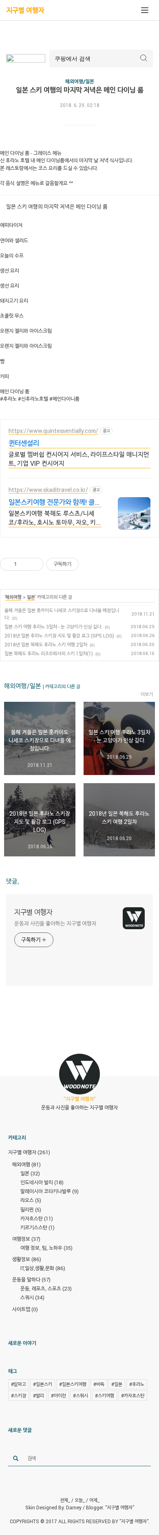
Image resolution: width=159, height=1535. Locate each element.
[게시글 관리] (34, 564)
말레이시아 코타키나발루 (49, 1191)
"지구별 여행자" (119, 1507)
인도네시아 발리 (42, 1182)
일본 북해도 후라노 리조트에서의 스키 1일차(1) (48, 653)
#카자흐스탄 (132, 1395)
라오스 (30, 1200)
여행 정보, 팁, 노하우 (46, 1247)
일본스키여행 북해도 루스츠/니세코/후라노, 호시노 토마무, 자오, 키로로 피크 (55, 518)
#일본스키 (42, 1384)
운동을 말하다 (31, 1279)
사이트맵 (25, 1309)
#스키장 (18, 1395)
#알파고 (18, 1384)
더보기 (147, 694)
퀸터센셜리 (24, 443)
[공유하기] (24, 564)
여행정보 (26, 1238)
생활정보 (26, 1259)
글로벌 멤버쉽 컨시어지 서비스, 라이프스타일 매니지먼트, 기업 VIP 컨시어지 (79, 458)
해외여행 (13, 597)
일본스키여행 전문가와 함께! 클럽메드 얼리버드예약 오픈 (55, 502)
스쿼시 (32, 1297)
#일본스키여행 (72, 1384)
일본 (31, 597)
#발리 (38, 1395)
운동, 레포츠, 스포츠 (46, 1288)
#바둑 (98, 1384)
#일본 (116, 1384)
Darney (74, 1507)
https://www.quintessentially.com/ (53, 431)
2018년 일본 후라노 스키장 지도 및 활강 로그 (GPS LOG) (59, 635)
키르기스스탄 (37, 1227)
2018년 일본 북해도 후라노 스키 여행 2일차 (45, 644)
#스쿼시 (80, 1395)
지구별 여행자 (25, 10)
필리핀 (30, 1209)
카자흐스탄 (36, 1218)
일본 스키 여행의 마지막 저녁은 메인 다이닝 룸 (80, 90)
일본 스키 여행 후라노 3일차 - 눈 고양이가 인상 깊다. (53, 626)
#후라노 (136, 1384)
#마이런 (58, 1395)
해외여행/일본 (79, 81)
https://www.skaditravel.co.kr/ (48, 489)
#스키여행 (104, 1395)
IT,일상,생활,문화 (42, 1268)
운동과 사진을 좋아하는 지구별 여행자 (55, 923)
